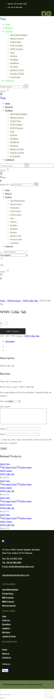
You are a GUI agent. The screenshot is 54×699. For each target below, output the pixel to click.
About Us (8, 193)
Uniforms (13, 56)
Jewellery (6, 628)
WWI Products (16, 45)
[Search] (36, 184)
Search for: (5, 184)
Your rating (4, 401)
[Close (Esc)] (1, 694)
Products (9, 31)
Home (7, 190)
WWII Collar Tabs (30, 300)
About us (5, 654)
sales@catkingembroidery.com (15, 575)
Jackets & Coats (16, 70)
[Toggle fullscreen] (6, 694)
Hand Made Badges (18, 35)
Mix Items (14, 66)
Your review (6, 406)
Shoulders (14, 59)
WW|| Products (8, 602)
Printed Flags (15, 42)
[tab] (29, 341)
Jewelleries (14, 63)
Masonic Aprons (17, 38)
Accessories (14, 243)
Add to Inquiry (12, 331)
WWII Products (16, 49)
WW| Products (8, 598)
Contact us (6, 658)
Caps (12, 52)
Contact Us (9, 80)
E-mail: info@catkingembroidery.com (18, 566)
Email (3, 434)
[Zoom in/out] (9, 694)
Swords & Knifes (17, 73)
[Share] (4, 694)
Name (3, 428)
